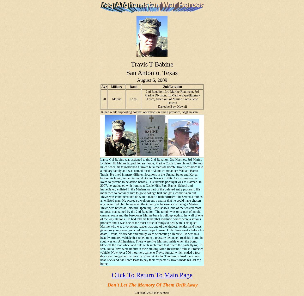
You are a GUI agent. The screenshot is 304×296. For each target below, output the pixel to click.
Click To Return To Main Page (152, 275)
